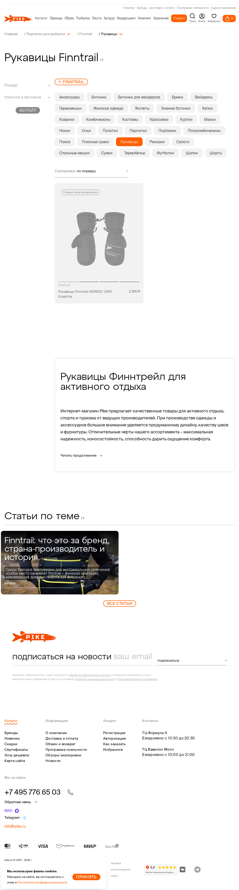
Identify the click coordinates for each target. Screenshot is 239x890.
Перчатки (138, 130)
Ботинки (98, 97)
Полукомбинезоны (204, 130)
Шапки (192, 153)
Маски (210, 119)
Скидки (179, 18)
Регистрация (114, 733)
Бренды (142, 8)
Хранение (161, 18)
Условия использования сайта (120, 869)
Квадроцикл (126, 18)
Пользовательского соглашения (138, 679)
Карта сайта (14, 761)
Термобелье (134, 153)
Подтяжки (167, 130)
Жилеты (142, 108)
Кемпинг (144, 18)
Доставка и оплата (162, 8)
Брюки (177, 97)
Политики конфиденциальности (95, 679)
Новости (53, 761)
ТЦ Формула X (154, 733)
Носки (64, 130)
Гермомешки (70, 108)
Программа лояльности (193, 8)
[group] (60, 562)
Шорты (216, 153)
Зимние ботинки (175, 108)
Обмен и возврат (61, 744)
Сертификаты (16, 750)
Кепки (207, 108)
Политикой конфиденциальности (42, 882)
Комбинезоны (98, 119)
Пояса (64, 142)
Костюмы (130, 119)
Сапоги (182, 142)
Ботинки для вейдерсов (139, 97)
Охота (97, 18)
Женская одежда (108, 108)
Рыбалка (83, 18)
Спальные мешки (74, 153)
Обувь (69, 18)
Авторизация (114, 738)
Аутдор (109, 18)
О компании (56, 733)
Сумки (106, 153)
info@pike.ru (15, 826)
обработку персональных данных (90, 675)
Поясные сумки (95, 142)
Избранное (113, 750)
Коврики (66, 119)
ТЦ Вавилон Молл (158, 749)
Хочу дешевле (16, 755)
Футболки (165, 153)
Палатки (110, 130)
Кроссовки (159, 119)
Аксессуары (69, 97)
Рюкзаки (157, 142)
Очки (86, 130)
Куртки (186, 119)
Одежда (56, 18)
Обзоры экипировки (63, 755)
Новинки (129, 8)
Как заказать (114, 744)
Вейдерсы (204, 97)
